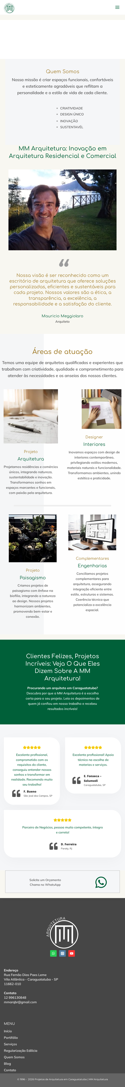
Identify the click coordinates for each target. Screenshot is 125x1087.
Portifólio (11, 1038)
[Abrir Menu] (117, 7)
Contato (10, 1070)
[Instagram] (62, 953)
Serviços (10, 1044)
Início (8, 1031)
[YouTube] (71, 953)
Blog (7, 1064)
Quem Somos (14, 1057)
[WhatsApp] (53, 953)
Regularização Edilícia (20, 1051)
